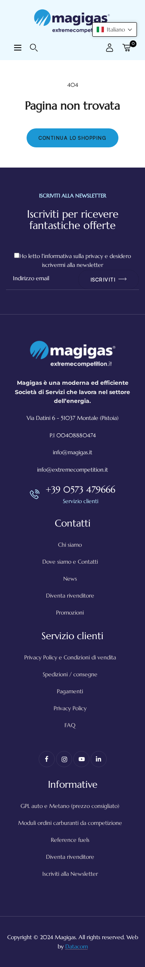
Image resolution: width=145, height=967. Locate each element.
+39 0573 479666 (80, 489)
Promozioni (70, 612)
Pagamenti (70, 691)
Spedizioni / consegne (70, 674)
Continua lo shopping (72, 138)
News (70, 578)
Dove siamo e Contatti (70, 561)
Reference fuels (70, 839)
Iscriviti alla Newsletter (70, 873)
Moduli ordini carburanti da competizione (70, 822)
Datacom (76, 946)
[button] (115, 29)
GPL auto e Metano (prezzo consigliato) (70, 806)
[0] (126, 48)
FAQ (69, 725)
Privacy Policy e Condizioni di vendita (70, 657)
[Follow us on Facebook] (46, 759)
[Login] (109, 47)
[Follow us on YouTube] (81, 759)
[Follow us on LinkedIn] (98, 759)
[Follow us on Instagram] (64, 759)
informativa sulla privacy (73, 256)
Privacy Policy (70, 708)
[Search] (33, 47)
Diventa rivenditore (70, 595)
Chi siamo (70, 544)
